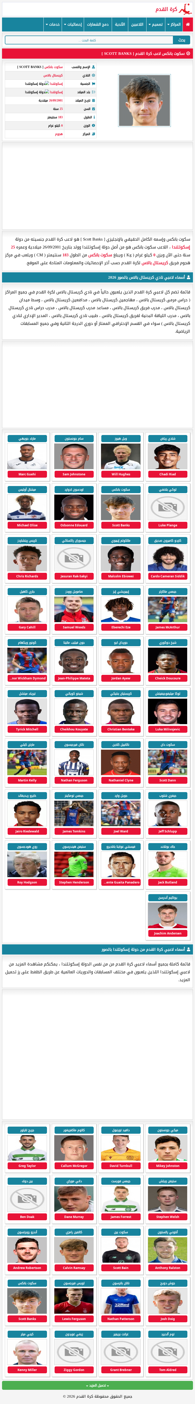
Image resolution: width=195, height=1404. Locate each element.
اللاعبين (137, 24)
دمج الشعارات (98, 24)
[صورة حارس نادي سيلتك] (121, 1262)
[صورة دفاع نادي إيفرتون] (121, 1313)
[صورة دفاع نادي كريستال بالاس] (168, 468)
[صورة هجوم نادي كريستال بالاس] (168, 519)
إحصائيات (74, 24)
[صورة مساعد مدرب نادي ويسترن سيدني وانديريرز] (27, 1364)
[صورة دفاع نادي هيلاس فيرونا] (168, 1313)
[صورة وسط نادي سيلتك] (121, 1160)
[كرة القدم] (188, 24)
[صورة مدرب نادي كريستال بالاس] (27, 876)
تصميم (157, 24)
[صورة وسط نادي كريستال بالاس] (121, 468)
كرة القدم (166, 9)
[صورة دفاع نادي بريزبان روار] (168, 1364)
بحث (181, 40)
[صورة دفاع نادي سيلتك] (27, 1160)
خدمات (54, 24)
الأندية (120, 24)
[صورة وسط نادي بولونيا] (74, 1313)
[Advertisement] (97, 186)
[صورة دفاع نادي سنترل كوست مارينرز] (74, 1364)
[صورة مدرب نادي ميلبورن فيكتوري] (121, 1364)
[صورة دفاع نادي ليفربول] (74, 1262)
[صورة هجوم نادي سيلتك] (168, 1160)
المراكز (175, 24)
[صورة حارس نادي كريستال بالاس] (74, 468)
